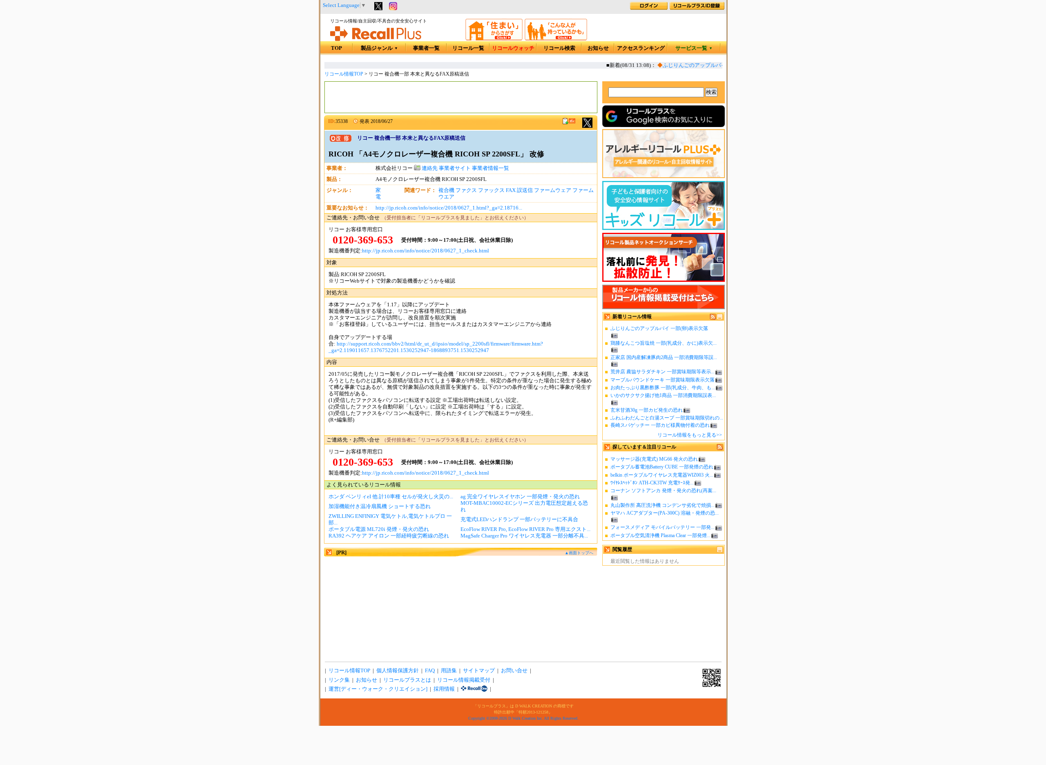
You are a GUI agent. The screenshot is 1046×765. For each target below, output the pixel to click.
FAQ (430, 671)
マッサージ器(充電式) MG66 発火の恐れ (654, 459)
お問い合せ (514, 671)
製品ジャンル (379, 48)
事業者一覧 (426, 48)
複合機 (446, 190)
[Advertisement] (461, 97)
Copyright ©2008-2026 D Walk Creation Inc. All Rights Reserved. (523, 718)
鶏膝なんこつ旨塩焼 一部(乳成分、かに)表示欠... (663, 343)
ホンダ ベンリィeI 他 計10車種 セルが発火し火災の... (391, 497)
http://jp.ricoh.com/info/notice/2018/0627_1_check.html (425, 251)
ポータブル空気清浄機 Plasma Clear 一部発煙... (660, 535)
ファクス (466, 190)
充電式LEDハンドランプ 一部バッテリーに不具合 (519, 519)
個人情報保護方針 (397, 671)
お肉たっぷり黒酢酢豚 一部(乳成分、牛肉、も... (662, 387)
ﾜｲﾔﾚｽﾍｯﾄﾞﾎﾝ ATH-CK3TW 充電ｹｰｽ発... (652, 482)
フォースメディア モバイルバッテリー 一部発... (662, 527)
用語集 (449, 671)
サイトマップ (479, 671)
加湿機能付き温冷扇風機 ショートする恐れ (380, 506)
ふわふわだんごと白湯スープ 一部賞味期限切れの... (666, 417)
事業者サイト (455, 168)
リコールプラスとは (407, 680)
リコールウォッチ (513, 48)
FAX (511, 190)
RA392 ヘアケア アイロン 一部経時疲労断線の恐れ (389, 536)
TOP (336, 48)
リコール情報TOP (343, 73)
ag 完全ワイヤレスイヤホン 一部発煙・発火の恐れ (520, 497)
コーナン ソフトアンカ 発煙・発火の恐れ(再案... (663, 490)
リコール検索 (559, 48)
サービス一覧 (694, 48)
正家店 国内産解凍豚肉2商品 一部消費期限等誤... (663, 357)
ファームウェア (552, 190)
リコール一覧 (468, 48)
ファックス (491, 190)
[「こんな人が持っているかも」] (556, 39)
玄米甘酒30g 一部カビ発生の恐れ (646, 410)
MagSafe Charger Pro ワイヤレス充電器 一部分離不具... (524, 536)
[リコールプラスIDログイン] (649, 8)
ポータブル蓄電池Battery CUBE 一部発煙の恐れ (661, 466)
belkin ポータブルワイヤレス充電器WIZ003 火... (661, 475)
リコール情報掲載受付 (463, 680)
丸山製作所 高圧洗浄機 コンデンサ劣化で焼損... (662, 505)
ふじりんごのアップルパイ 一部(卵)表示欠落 (708, 65)
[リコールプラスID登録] (697, 8)
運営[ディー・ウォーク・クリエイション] (378, 689)
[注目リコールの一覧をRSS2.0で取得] (720, 448)
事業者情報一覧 (490, 168)
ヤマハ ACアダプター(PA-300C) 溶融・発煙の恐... (664, 513)
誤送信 (525, 190)
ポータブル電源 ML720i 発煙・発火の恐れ (379, 529)
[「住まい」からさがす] (494, 39)
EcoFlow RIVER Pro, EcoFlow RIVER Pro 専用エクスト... (525, 529)
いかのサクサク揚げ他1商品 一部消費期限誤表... (663, 395)
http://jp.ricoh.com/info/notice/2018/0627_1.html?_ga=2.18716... (448, 208)
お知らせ (598, 48)
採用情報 (444, 689)
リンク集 (339, 680)
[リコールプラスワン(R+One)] (474, 689)
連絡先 (429, 168)
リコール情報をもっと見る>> (689, 435)
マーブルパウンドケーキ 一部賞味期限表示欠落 (662, 379)
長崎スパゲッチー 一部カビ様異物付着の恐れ (660, 425)
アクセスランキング (641, 48)
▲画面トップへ (579, 553)
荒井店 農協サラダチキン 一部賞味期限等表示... (662, 371)
